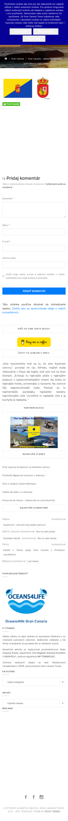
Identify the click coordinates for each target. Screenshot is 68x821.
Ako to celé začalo (45, 531)
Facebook (26, 797)
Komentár (8, 198)
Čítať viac (34, 38)
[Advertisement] (34, 139)
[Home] (6, 58)
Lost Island (32, 561)
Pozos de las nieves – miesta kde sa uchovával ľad (28, 500)
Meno (6, 225)
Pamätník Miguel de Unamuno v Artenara (23, 475)
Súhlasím (20, 31)
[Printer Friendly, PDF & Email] (11, 103)
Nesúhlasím (46, 31)
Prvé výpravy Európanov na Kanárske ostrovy (26, 467)
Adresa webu (9, 258)
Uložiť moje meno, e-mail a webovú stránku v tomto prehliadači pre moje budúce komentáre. (35, 276)
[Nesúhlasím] (64, 22)
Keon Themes (52, 811)
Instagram (42, 797)
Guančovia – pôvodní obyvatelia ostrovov (24, 524)
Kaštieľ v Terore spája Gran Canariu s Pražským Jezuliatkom (34, 552)
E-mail (6, 241)
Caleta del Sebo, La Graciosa (17, 492)
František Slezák (11, 538)
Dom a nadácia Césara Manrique (19, 483)
